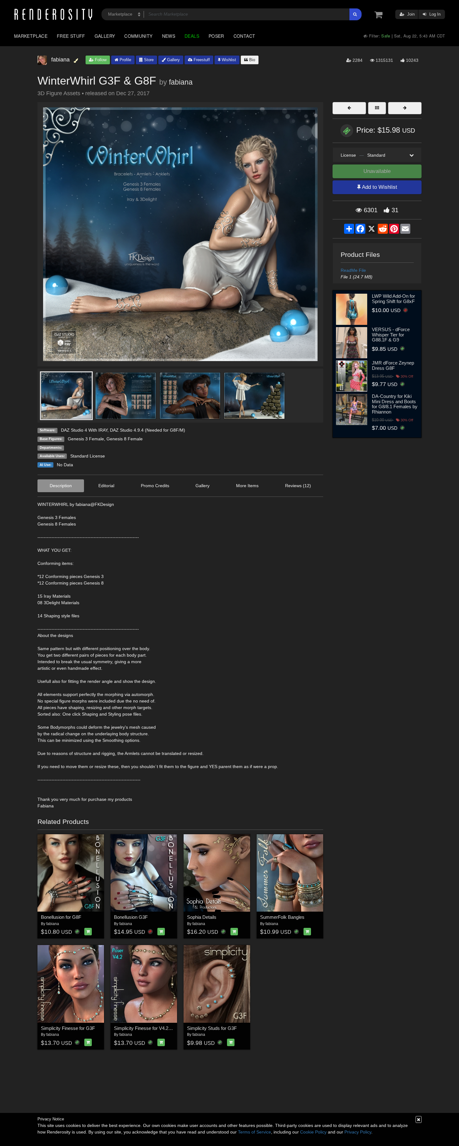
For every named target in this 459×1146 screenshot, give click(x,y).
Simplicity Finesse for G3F (68, 1028)
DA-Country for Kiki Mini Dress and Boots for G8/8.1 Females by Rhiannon (394, 404)
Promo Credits (155, 485)
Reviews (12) (298, 485)
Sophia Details (201, 917)
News (168, 36)
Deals (192, 36)
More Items (247, 485)
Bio (251, 59)
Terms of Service (254, 1131)
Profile (124, 59)
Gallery (105, 36)
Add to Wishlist (379, 187)
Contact (244, 36)
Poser (216, 36)
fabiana (181, 82)
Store (148, 59)
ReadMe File (353, 270)
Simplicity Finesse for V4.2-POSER (150, 1028)
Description (61, 485)
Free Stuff (71, 36)
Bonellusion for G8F (61, 917)
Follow (100, 59)
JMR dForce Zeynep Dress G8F (393, 365)
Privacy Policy (357, 1131)
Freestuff (201, 59)
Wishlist (228, 59)
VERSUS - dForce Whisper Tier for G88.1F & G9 (391, 334)
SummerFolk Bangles (282, 917)
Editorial (106, 485)
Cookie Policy (313, 1131)
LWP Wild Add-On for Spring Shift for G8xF (393, 298)
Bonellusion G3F (131, 917)
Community (138, 36)
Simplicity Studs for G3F (212, 1028)
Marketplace (30, 36)
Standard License (87, 455)
